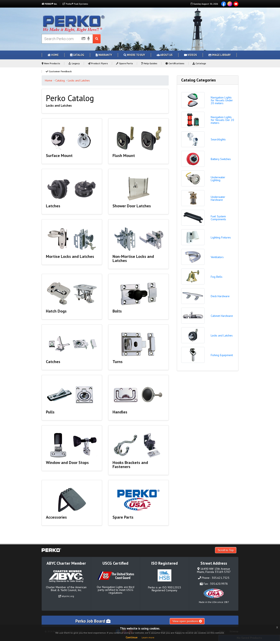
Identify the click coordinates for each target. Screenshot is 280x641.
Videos (192, 55)
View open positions (185, 621)
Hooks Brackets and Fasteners (130, 464)
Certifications (176, 63)
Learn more (148, 637)
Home (55, 55)
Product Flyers (99, 63)
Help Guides (150, 63)
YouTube (235, 3)
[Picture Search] (82, 39)
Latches (53, 206)
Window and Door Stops (67, 462)
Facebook (223, 3)
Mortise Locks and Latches (70, 256)
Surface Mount (59, 155)
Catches (53, 361)
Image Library (221, 55)
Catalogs (200, 63)
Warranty (105, 55)
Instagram (229, 3)
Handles (120, 412)
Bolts (117, 311)
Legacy (75, 63)
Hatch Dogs (56, 311)
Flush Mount (124, 155)
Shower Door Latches (132, 206)
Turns (118, 361)
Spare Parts (125, 63)
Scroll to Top (226, 550)
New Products (51, 63)
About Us (166, 55)
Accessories (56, 517)
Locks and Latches (79, 80)
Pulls (50, 412)
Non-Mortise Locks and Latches (133, 258)
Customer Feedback (60, 71)
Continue (132, 637)
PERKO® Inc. (50, 3)
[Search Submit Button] (97, 39)
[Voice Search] (88, 39)
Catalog (78, 55)
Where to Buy (135, 55)
